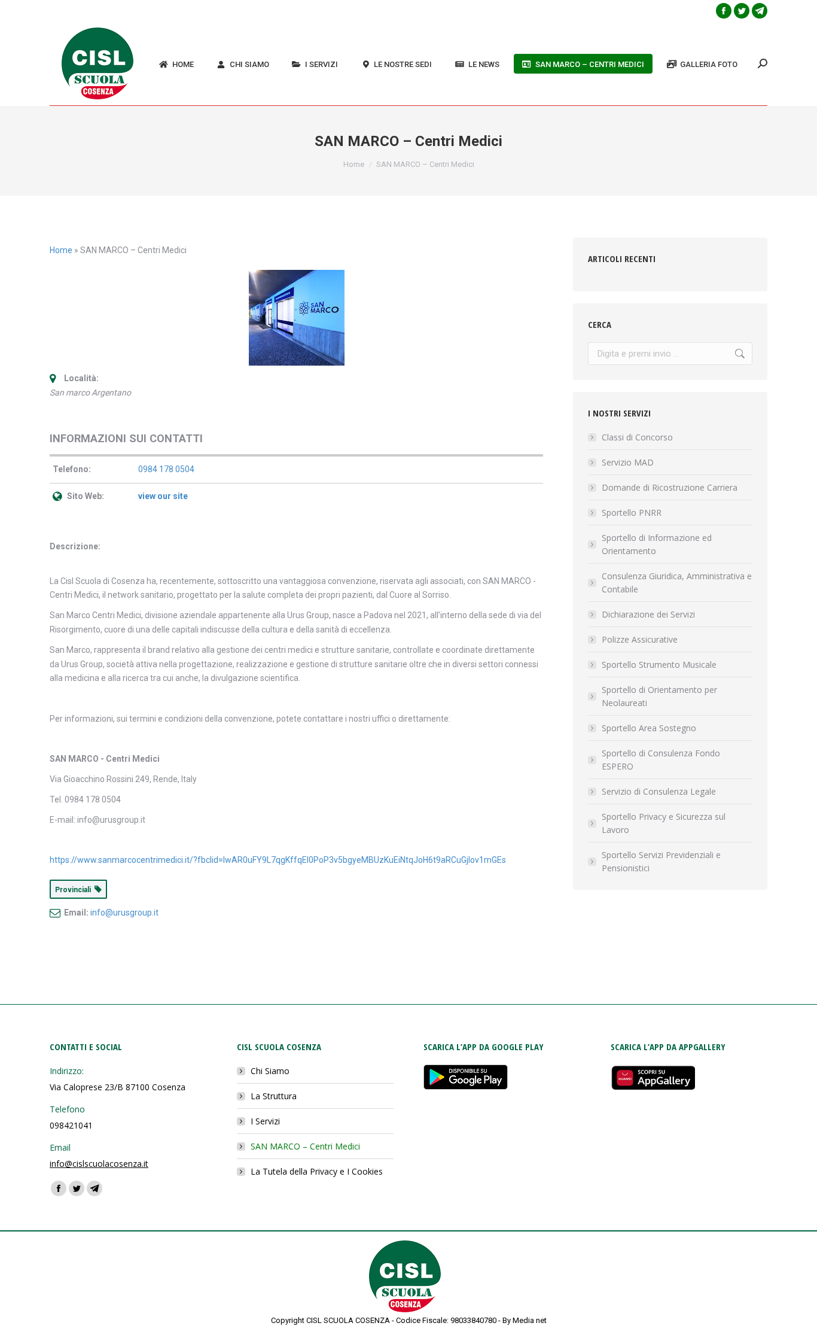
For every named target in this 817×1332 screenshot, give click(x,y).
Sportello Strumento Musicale (659, 664)
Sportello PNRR (631, 512)
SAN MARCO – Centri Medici (305, 1146)
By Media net (524, 1320)
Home (61, 250)
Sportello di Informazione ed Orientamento (657, 544)
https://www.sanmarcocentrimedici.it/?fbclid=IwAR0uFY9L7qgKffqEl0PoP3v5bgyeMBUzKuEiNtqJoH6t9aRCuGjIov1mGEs (278, 860)
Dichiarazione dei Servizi (648, 614)
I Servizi (265, 1121)
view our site (163, 496)
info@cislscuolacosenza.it (99, 1163)
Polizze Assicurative (640, 639)
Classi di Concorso (637, 437)
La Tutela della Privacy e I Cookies (317, 1171)
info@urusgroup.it (124, 912)
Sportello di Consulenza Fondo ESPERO (661, 759)
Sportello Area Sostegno (649, 728)
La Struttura (274, 1096)
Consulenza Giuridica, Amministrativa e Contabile (677, 582)
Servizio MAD (628, 462)
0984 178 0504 (166, 469)
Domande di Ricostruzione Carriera (669, 487)
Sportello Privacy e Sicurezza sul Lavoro (663, 823)
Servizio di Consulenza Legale (659, 791)
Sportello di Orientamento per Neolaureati (659, 696)
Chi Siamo (270, 1070)
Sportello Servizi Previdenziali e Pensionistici (661, 861)
